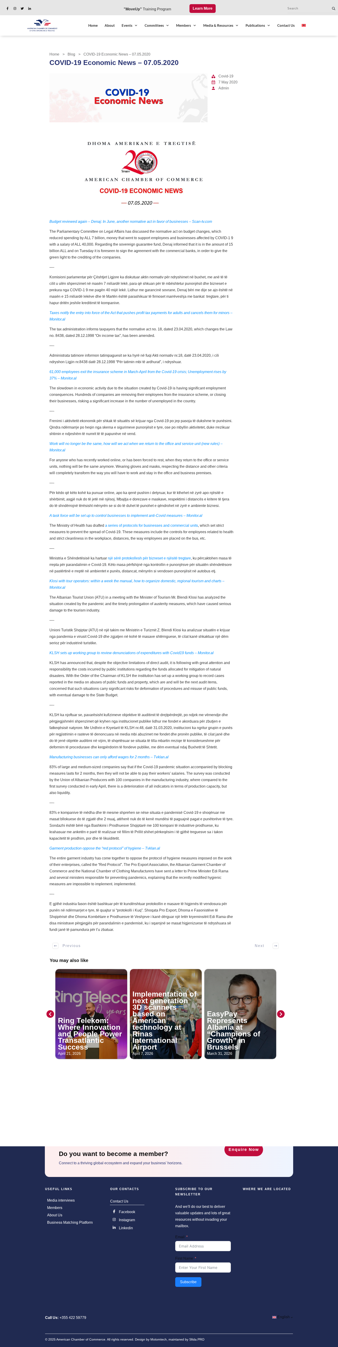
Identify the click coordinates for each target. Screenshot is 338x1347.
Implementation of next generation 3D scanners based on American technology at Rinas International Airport (90, 1020)
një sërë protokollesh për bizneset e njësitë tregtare (149, 558)
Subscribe (188, 1282)
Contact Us (119, 1201)
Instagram (127, 1220)
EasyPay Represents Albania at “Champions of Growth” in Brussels (159, 1030)
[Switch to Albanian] (304, 25)
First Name (184, 1258)
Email (180, 1237)
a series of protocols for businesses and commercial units (151, 525)
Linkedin (126, 1228)
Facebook (127, 1212)
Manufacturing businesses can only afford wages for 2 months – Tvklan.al (109, 757)
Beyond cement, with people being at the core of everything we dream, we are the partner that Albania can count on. (239, 1024)
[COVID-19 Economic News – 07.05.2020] (128, 97)
